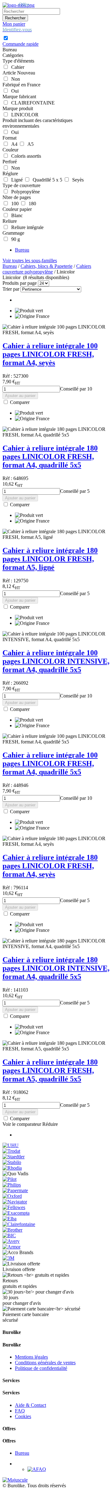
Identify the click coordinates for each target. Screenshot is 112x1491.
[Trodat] (11, 1151)
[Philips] (11, 1184)
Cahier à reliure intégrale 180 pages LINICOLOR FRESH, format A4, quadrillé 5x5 (50, 456)
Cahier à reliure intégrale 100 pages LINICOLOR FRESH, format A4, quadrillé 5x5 (50, 763)
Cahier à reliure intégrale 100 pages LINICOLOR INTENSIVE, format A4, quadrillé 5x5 (56, 661)
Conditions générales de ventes (45, 1362)
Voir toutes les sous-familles (29, 260)
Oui (14, 91)
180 (31, 203)
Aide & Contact (30, 1405)
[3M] (8, 1258)
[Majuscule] (15, 1480)
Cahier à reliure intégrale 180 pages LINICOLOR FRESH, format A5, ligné (50, 558)
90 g (14, 239)
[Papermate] (15, 1190)
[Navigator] (14, 1201)
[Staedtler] (13, 1156)
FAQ (20, 1410)
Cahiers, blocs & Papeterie (46, 266)
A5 (29, 144)
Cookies (23, 1416)
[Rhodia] (12, 1168)
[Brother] (12, 1230)
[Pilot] (9, 1179)
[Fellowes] (13, 1207)
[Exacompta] (16, 1213)
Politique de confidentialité (41, 1368)
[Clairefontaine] (18, 1224)
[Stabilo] (11, 1162)
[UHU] (10, 1145)
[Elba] (9, 1218)
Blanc (16, 215)
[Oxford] (12, 1196)
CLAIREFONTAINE (32, 102)
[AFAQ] (36, 1469)
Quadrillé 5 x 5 (46, 179)
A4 (13, 144)
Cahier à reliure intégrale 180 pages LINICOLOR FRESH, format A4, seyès (50, 865)
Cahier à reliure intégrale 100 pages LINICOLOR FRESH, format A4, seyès (50, 354)
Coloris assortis (25, 156)
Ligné (16, 179)
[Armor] (11, 1246)
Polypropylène (24, 191)
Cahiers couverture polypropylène (46, 268)
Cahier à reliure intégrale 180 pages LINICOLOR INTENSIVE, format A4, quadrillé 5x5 (56, 968)
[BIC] (9, 1235)
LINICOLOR (24, 114)
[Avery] (11, 1241)
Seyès (77, 179)
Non (14, 79)
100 (14, 203)
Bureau (22, 250)
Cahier (16, 67)
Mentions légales (31, 1357)
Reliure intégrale (26, 227)
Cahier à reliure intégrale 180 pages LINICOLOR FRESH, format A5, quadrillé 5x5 (50, 1070)
